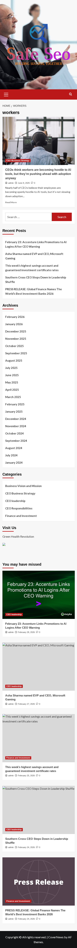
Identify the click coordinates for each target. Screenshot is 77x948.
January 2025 (14, 411)
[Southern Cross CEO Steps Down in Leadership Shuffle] (38, 810)
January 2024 (14, 462)
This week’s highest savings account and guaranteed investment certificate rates (31, 268)
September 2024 (16, 440)
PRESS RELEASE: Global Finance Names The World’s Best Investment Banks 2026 (33, 291)
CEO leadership (15, 500)
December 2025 (15, 331)
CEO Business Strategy (17, 160)
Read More (11, 202)
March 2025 (13, 397)
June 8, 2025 (24, 183)
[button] (6, 94)
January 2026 (14, 324)
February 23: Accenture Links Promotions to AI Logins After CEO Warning (36, 244)
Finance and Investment (21, 515)
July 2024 (11, 455)
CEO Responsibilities (18, 508)
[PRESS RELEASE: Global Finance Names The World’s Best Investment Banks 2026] (38, 881)
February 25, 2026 (26, 775)
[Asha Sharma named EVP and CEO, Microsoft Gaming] (38, 666)
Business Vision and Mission (23, 486)
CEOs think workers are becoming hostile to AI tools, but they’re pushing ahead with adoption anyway (38, 174)
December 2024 (15, 418)
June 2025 (12, 375)
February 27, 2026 (26, 704)
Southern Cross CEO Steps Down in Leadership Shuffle (35, 279)
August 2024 (13, 448)
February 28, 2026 (26, 632)
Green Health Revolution (18, 536)
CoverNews (56, 937)
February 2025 (14, 404)
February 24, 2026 (26, 847)
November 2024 (15, 426)
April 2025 (12, 389)
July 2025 (11, 367)
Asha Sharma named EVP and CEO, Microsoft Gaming (34, 256)
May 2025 (11, 382)
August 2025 (13, 360)
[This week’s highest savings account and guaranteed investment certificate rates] (38, 738)
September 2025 (16, 353)
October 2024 (14, 433)
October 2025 (14, 346)
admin (11, 183)
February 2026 (14, 316)
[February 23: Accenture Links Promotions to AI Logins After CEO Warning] (38, 595)
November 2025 (15, 338)
